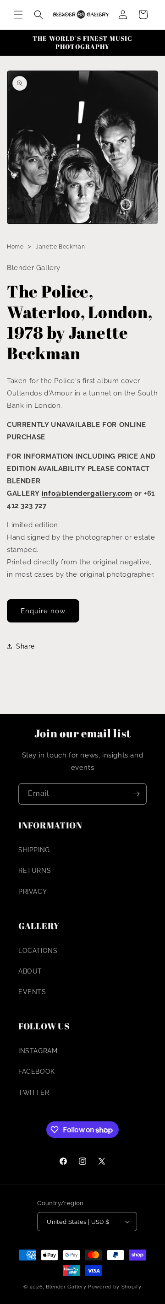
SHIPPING (34, 850)
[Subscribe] (136, 794)
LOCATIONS (37, 950)
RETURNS (34, 870)
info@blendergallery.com (87, 493)
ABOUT (30, 971)
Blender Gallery (66, 1287)
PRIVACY (32, 891)
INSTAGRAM (37, 1051)
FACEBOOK (36, 1071)
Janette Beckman (60, 246)
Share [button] (25, 646)
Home (15, 246)
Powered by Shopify (115, 1287)
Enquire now (43, 611)
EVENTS (32, 992)
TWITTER (33, 1092)
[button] (18, 15)
